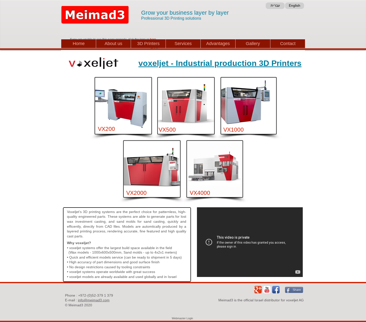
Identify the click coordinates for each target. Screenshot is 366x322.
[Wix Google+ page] (258, 289)
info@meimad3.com (94, 300)
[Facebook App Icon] (276, 289)
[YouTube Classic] (267, 289)
